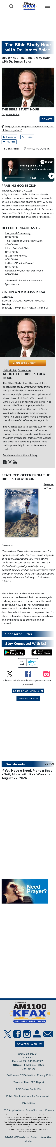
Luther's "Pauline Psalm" (19, 263)
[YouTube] (15, 463)
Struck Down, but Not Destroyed (24, 270)
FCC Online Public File (28, 1089)
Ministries (9, 58)
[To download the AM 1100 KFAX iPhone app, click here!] (41, 652)
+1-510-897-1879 (33, 1064)
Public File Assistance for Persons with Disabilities (28, 1100)
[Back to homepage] (29, 6)
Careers (49, 1110)
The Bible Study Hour (20, 109)
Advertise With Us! (28, 698)
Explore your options (26, 690)
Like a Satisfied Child (17, 248)
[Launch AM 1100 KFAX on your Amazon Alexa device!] (28, 663)
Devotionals (15, 764)
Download (7, 545)
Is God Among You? (16, 255)
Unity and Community (18, 233)
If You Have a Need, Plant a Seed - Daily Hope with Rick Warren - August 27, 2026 (27, 774)
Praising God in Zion (19, 185)
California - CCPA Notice (21, 1075)
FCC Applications (13, 1110)
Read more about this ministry (20, 455)
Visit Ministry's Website (17, 370)
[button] (47, 119)
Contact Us (28, 1068)
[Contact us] (46, 1035)
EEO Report (37, 1082)
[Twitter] (10, 463)
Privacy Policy (45, 1075)
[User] (36, 1036)
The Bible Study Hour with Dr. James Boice (26, 59)
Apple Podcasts (38, 148)
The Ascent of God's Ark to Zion (23, 240)
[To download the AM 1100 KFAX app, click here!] (14, 652)
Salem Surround (34, 1110)
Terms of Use (21, 1082)
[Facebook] (5, 463)
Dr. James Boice (10, 114)
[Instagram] (46, 673)
